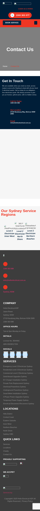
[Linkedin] (12, 354)
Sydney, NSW (8, 292)
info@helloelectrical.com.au (20, 123)
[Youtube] (25, 354)
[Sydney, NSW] (5, 287)
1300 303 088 (15, 103)
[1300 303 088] (5, 264)
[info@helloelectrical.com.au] (5, 276)
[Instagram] (18, 354)
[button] (35, 23)
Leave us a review (25, 9)
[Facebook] (6, 354)
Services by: (7, 493)
